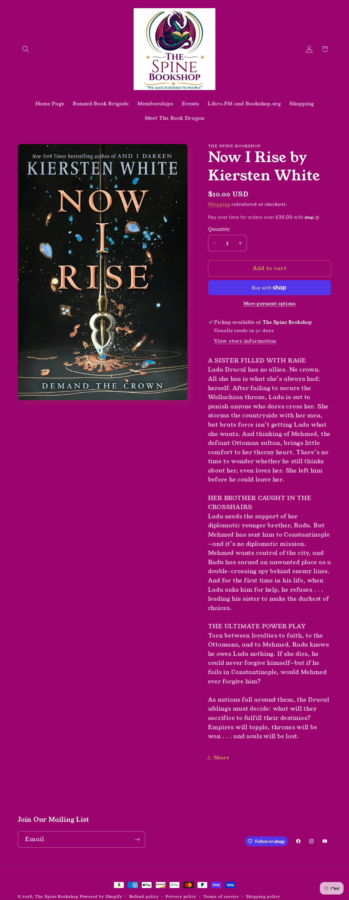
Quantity (219, 229)
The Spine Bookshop (56, 896)
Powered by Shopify (101, 896)
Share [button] (221, 757)
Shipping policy (263, 896)
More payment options (269, 304)
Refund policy (144, 896)
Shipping (219, 204)
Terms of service (221, 896)
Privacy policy (181, 896)
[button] (25, 49)
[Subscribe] (137, 839)
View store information (245, 341)
